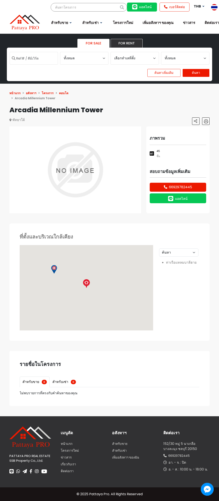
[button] (137, 130)
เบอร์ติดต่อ (177, 6)
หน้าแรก (67, 443)
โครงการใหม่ (70, 450)
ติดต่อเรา (67, 471)
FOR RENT (126, 43)
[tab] (35, 382)
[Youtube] (44, 471)
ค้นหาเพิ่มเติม (163, 72)
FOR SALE (93, 43)
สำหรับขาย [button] (60, 22)
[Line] (11, 471)
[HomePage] (25, 22)
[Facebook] (31, 471)
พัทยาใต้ (18, 119)
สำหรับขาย (33, 381)
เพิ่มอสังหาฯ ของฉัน (125, 457)
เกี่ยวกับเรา (68, 464)
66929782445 (180, 187)
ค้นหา (196, 72)
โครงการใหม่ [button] (123, 22)
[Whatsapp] (18, 471)
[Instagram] (37, 471)
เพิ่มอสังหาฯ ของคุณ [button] (158, 22)
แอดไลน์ (145, 6)
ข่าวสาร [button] (189, 22)
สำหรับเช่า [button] (90, 22)
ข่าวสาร (66, 457)
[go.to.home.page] (30, 437)
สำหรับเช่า (63, 381)
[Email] (25, 471)
